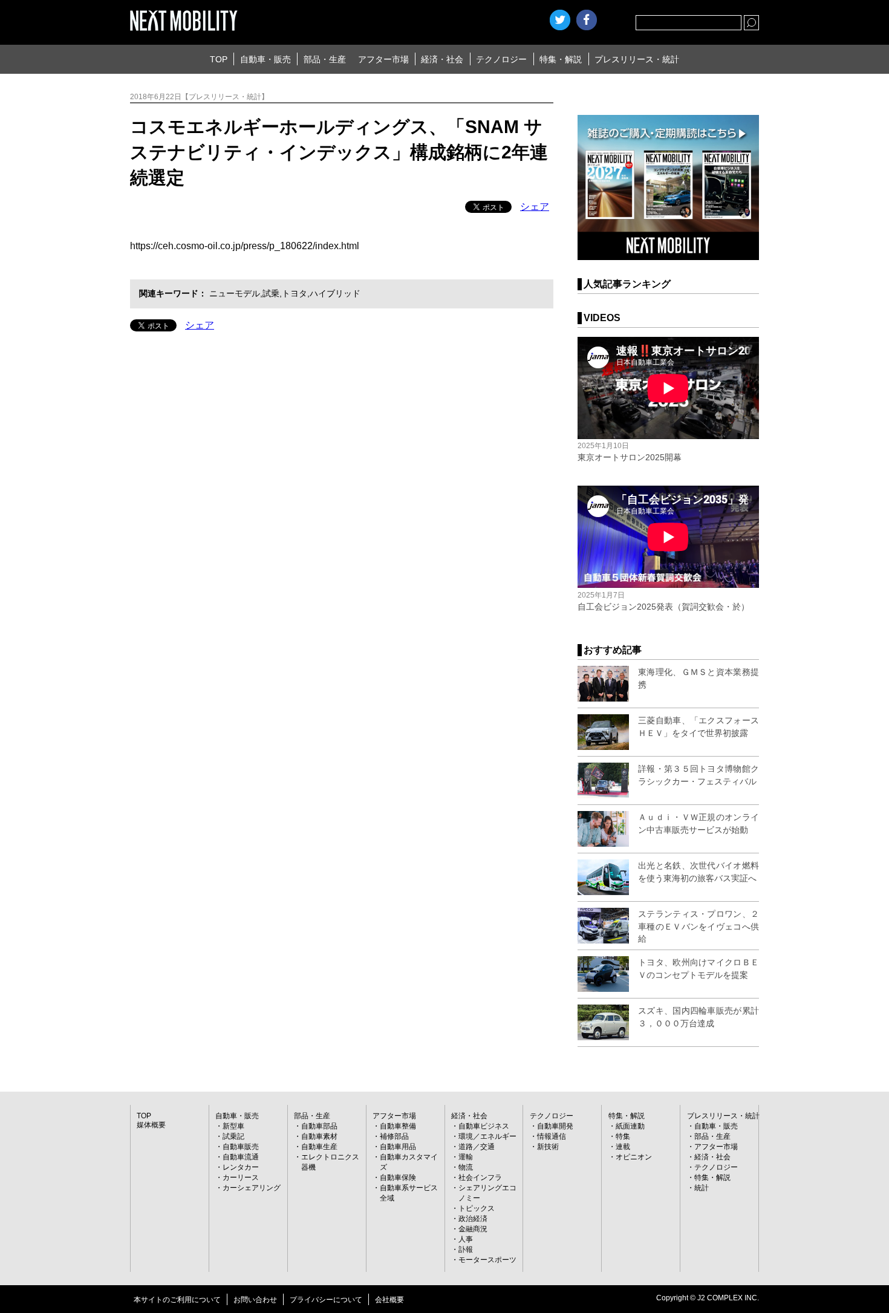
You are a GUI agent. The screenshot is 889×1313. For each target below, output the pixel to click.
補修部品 (394, 1136)
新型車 (233, 1126)
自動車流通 (241, 1157)
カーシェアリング (252, 1188)
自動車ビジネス (483, 1126)
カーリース (241, 1177)
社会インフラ (480, 1177)
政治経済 (472, 1218)
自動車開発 (555, 1126)
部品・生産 (325, 59)
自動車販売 (241, 1146)
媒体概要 (151, 1125)
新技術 (548, 1146)
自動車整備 (398, 1126)
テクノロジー (501, 59)
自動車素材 (319, 1136)
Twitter (560, 20)
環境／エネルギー (487, 1136)
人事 (465, 1239)
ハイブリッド (335, 293)
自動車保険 (398, 1177)
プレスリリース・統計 (636, 59)
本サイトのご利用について (177, 1299)
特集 (623, 1136)
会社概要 (389, 1299)
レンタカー (241, 1167)
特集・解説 (560, 59)
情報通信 (551, 1136)
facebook (586, 20)
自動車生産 (319, 1146)
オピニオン (634, 1157)
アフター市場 (383, 59)
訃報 (465, 1249)
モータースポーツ (487, 1260)
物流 (465, 1167)
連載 (623, 1146)
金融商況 (472, 1229)
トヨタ (294, 293)
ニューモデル (234, 293)
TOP (218, 59)
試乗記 (233, 1136)
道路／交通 (476, 1146)
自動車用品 (398, 1146)
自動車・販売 (265, 59)
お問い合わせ (255, 1299)
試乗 (270, 293)
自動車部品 (319, 1126)
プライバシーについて (326, 1299)
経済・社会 (442, 59)
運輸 (465, 1157)
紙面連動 (630, 1126)
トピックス (476, 1208)
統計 (701, 1188)
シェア (534, 206)
